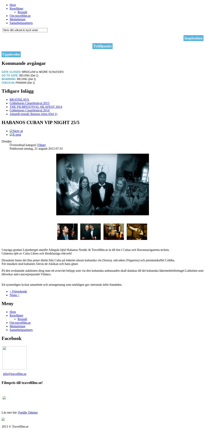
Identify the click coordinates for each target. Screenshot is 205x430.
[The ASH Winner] (67, 239)
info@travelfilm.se (14, 374)
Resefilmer (16, 8)
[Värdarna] (90, 239)
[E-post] (15, 134)
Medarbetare (17, 19)
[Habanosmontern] (114, 239)
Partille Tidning (28, 412)
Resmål (22, 12)
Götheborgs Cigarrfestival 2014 (29, 110)
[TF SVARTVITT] (102, 214)
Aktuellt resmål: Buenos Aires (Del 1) (33, 114)
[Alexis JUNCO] (137, 239)
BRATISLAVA (19, 99)
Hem (13, 5)
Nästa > (14, 295)
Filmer (41, 145)
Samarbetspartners (21, 23)
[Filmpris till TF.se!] (4, 398)
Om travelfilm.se (20, 15)
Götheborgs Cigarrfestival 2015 (29, 103)
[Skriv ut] (16, 131)
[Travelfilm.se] (15, 368)
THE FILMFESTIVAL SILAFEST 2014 (36, 106)
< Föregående (18, 291)
